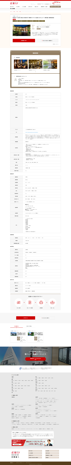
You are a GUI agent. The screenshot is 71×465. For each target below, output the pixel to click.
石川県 (12, 383)
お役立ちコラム (31, 455)
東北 (36, 376)
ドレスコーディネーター (46, 409)
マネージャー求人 (53, 422)
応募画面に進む (24, 40)
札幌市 (12, 377)
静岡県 (39, 380)
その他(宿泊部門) (40, 402)
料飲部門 (13, 404)
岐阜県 (43, 380)
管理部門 (37, 413)
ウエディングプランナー (39, 409)
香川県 (16, 388)
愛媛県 (19, 388)
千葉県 (22, 380)
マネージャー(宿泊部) (46, 401)
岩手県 (46, 377)
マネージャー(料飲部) (14, 406)
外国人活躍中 (48, 422)
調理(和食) (38, 28)
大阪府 (12, 385)
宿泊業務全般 (45, 398)
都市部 (36, 389)
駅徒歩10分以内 (24, 424)
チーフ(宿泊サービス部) (39, 401)
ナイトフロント (38, 399)
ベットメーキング (38, 405)
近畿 (12, 384)
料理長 (16, 414)
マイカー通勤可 (36, 424)
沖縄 (12, 389)
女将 (36, 402)
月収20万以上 (22, 422)
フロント (37, 398)
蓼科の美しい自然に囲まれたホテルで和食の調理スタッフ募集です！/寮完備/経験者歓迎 (38, 334)
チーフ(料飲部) (29, 405)
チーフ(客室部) (50, 405)
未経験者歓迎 (32, 422)
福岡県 (36, 388)
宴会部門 (13, 408)
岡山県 (39, 385)
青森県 (43, 377)
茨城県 (26, 380)
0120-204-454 (57, 3)
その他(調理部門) (24, 416)
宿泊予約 (53, 398)
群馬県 (32, 380)
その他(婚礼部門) (38, 412)
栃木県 (29, 380)
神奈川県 (16, 380)
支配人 (55, 401)
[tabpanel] (21, 65)
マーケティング (54, 414)
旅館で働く (13, 422)
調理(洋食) (13, 417)
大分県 (49, 388)
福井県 (19, 383)
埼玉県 (19, 380)
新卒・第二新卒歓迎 (38, 422)
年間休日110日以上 (30, 424)
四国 (12, 387)
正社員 (14, 19)
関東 (12, 379)
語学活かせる (19, 424)
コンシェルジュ (47, 399)
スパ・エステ (37, 414)
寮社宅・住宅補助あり (42, 424)
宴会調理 (20, 414)
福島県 (39, 377)
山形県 (49, 377)
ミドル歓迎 (43, 422)
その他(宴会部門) (22, 409)
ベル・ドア (42, 399)
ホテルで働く (17, 422)
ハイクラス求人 (14, 424)
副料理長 (13, 414)
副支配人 (51, 401)
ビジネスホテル (23, 428)
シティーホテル (17, 428)
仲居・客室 (40, 398)
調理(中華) (17, 417)
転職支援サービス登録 (44, 6)
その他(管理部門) (38, 417)
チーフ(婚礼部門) (46, 410)
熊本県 (39, 388)
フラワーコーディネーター (39, 410)
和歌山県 (28, 385)
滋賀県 (22, 385)
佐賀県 (43, 388)
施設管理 (41, 416)
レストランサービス (23, 405)
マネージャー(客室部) (38, 406)
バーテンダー (17, 405)
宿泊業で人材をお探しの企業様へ (55, 6)
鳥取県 (43, 385)
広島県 (36, 385)
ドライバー (37, 416)
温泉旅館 (40, 428)
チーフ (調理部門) (24, 414)
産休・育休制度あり (49, 424)
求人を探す (18, 6)
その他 (52, 428)
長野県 (14, 16)
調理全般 (29, 414)
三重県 (46, 380)
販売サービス (45, 402)
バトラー (49, 398)
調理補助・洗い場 (14, 416)
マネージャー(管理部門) (53, 416)
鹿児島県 (55, 388)
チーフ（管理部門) (46, 416)
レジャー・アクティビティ (54, 399)
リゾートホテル (36, 428)
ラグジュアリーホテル (29, 428)
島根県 (46, 385)
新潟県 (36, 383)
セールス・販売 (48, 414)
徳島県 (12, 388)
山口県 (49, 385)
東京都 (12, 380)
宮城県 (36, 377)
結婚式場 (13, 428)
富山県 (16, 383)
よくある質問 (24, 6)
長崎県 (46, 388)
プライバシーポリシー (33, 4)
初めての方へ (12, 6)
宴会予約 (13, 409)
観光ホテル (44, 428)
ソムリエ (13, 405)
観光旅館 (48, 428)
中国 (36, 384)
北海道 (12, 376)
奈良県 (25, 385)
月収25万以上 (27, 422)
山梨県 (43, 383)
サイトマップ (32, 3)
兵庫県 (16, 385)
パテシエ (21, 417)
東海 (36, 379)
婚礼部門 (37, 408)
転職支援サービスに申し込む (35, 359)
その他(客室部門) (45, 406)
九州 (36, 387)
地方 (12, 392)
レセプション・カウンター (52, 402)
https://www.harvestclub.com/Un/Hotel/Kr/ (31, 132)
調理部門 (13, 413)
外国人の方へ (36, 6)
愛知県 (36, 380)
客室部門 (37, 404)
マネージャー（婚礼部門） (53, 410)
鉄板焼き (25, 417)
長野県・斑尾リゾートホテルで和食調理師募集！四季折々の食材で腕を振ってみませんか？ (21, 334)
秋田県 (52, 377)
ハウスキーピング (44, 405)
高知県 (22, 388)
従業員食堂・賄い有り (56, 424)
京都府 (19, 385)
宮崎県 (52, 388)
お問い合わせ (30, 6)
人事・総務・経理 (42, 414)
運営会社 (47, 457)
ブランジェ (19, 416)
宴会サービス (17, 409)
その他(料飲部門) (21, 406)
